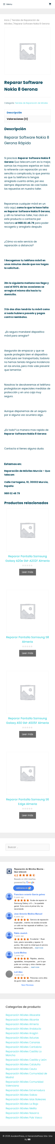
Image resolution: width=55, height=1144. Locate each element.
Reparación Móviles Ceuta (21, 1069)
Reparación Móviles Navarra (22, 1113)
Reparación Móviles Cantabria (23, 1047)
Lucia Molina (20, 952)
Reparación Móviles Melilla (21, 1108)
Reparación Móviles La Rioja (22, 1104)
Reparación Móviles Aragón (22, 1033)
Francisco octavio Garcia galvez (29, 894)
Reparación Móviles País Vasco (24, 1117)
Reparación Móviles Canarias (23, 1042)
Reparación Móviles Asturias (22, 1037)
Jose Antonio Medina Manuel (28, 913)
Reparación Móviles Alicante (22, 1019)
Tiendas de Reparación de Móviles (31, 103)
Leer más (27, 572)
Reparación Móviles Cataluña (23, 1064)
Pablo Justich (20, 933)
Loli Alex (18, 971)
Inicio (7, 20)
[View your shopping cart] (50, 4)
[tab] (27, 112)
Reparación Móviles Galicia (21, 1095)
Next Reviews (27, 984)
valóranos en (22, 887)
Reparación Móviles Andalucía (23, 1028)
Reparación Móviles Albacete (23, 1015)
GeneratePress (35, 1136)
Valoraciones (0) (17, 119)
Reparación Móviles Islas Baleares (26, 1099)
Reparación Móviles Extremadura (25, 1090)
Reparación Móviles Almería (22, 1024)
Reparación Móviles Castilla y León (26, 1059)
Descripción (14, 112)
